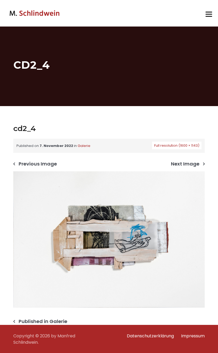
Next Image (185, 164)
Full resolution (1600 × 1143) (176, 145)
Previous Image (38, 164)
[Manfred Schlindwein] (34, 13)
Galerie (84, 145)
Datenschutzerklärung (150, 336)
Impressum (193, 336)
